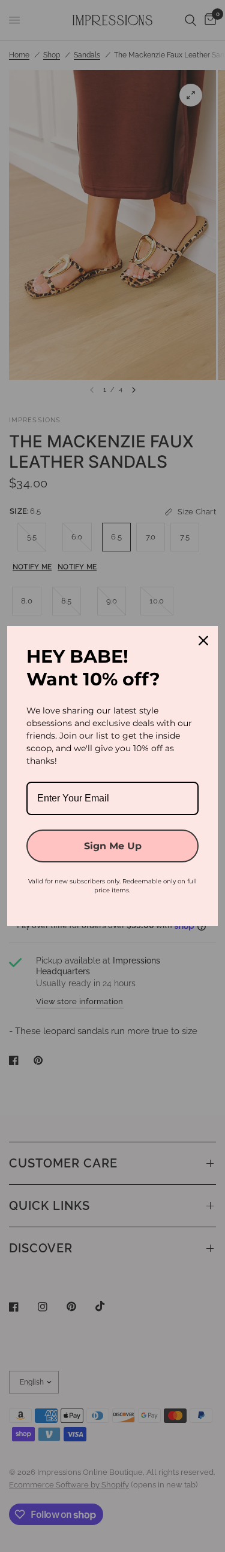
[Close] (203, 640)
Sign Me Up (113, 846)
